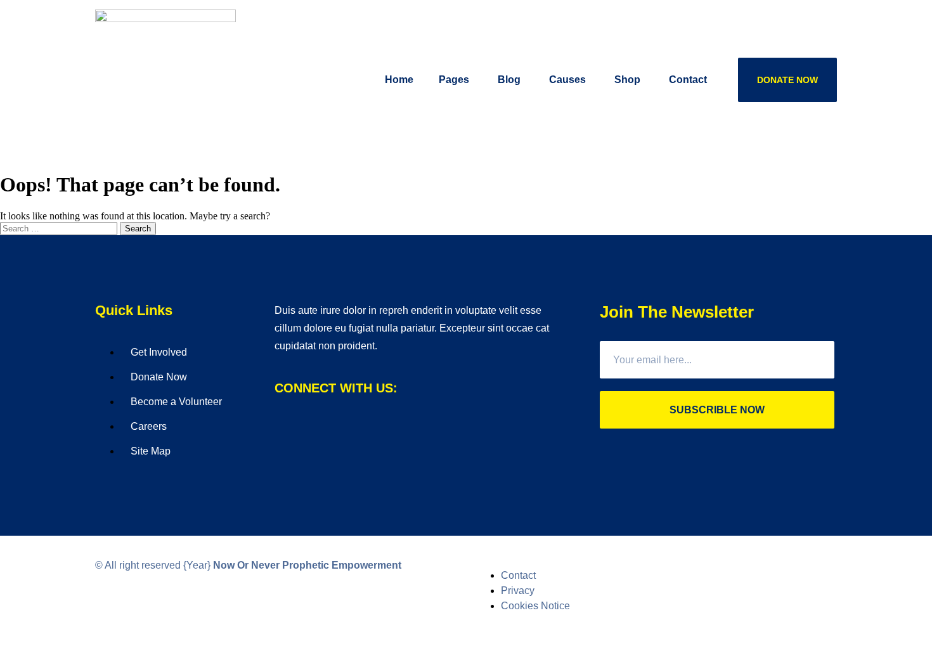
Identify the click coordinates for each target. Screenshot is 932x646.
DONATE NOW (787, 80)
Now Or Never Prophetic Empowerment (307, 565)
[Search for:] (60, 228)
